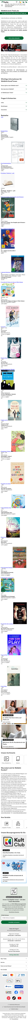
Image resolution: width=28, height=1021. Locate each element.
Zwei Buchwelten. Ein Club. (14, 847)
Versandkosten (15, 1019)
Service (2, 962)
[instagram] (21, 992)
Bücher (18, 759)
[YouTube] (19, 998)
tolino (2, 102)
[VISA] (4, 975)
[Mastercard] (11, 975)
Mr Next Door (4, 358)
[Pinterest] (8, 998)
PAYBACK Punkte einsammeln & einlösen (14, 871)
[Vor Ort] (16, 2)
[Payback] (18, 987)
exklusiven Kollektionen (10, 791)
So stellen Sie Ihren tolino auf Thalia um (14, 712)
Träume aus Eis (4, 420)
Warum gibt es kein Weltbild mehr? (10, 85)
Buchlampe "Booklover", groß (7, 173)
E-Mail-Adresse (5, 915)
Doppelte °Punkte (6, 824)
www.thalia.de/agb (5, 812)
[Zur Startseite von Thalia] (8, 2)
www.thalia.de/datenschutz (19, 812)
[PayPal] (8, 987)
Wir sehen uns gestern (6, 483)
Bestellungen (4, 106)
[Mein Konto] (19, 2)
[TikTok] (14, 998)
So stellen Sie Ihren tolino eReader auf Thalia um (14, 13)
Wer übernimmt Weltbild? (7, 89)
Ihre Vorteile (4, 969)
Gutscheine (4, 109)
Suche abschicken (8, 6)
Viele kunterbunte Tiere (6, 507)
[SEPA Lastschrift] (21, 975)
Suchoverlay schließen (9, 5)
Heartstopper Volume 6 (6, 451)
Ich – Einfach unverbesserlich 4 (8, 228)
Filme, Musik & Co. (6, 759)
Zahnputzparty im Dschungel (7, 577)
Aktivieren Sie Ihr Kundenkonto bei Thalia (14, 737)
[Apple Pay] (18, 981)
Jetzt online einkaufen (14, 38)
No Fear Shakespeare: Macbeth (7, 369)
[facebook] (16, 992)
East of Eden (4, 686)
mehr (2, 117)
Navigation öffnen (2, 5)
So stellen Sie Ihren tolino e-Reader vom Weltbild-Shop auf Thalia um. (14, 71)
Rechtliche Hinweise (14, 912)
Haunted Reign (4, 131)
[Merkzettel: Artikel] (22, 2)
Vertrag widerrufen (14, 954)
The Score (3, 326)
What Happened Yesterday (7, 567)
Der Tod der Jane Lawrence (7, 623)
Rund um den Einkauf (6, 966)
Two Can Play (4, 654)
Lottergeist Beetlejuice (6, 272)
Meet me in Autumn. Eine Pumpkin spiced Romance (12, 196)
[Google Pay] (9, 981)
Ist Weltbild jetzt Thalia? (7, 92)
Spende (18, 824)
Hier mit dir (3, 537)
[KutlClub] (8, 992)
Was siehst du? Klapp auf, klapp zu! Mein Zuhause (12, 282)
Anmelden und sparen (14, 922)
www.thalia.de (4, 776)
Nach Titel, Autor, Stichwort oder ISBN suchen (15, 4)
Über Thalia (3, 958)
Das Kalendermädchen (6, 163)
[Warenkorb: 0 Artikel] (25, 2)
